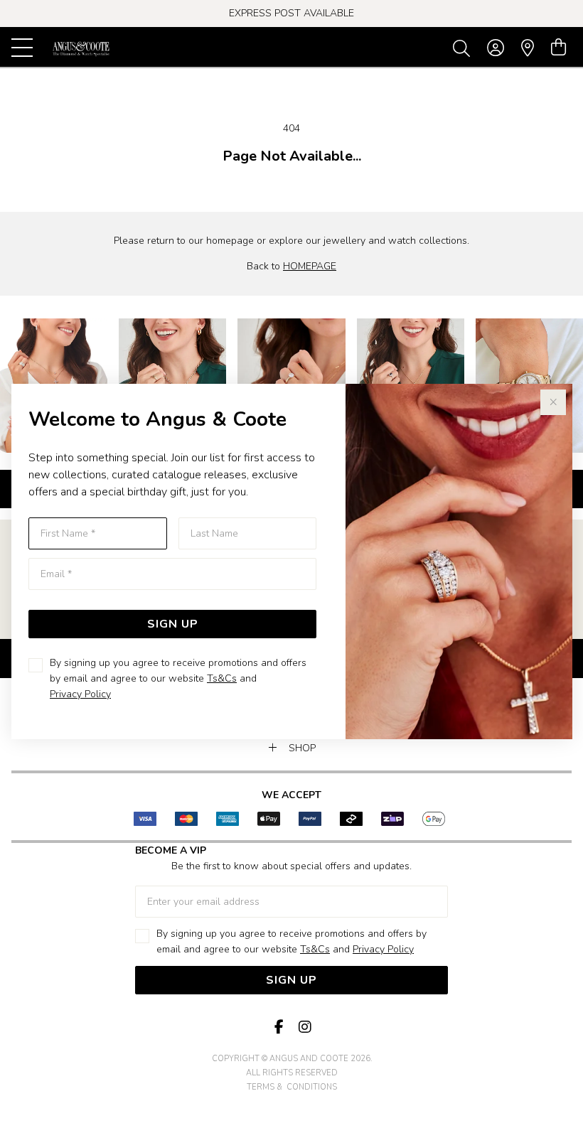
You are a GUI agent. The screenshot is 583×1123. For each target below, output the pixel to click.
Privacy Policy (80, 694)
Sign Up (172, 624)
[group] (291, 13)
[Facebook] (278, 1027)
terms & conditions (292, 1087)
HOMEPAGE (309, 266)
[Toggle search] (464, 47)
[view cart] (558, 47)
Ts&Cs (222, 678)
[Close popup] (553, 402)
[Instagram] (304, 1027)
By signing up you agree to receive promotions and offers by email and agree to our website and (178, 678)
